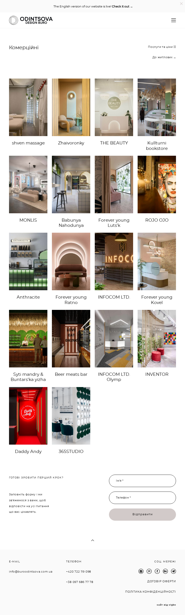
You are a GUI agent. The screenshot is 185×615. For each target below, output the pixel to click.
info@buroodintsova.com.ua (31, 571)
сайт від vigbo (166, 605)
